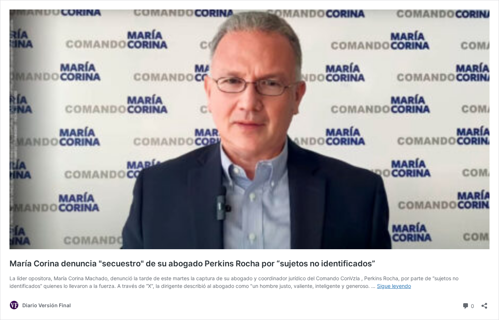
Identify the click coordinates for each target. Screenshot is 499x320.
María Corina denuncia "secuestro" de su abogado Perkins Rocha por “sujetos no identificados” (192, 263)
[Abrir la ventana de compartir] (484, 303)
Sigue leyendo (394, 286)
